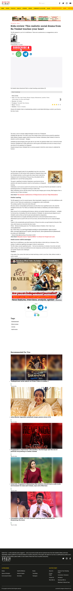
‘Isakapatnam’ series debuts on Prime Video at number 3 (29, 381)
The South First (13, 23)
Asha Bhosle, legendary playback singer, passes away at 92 (31, 417)
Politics (13, 8)
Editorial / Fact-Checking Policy (63, 571)
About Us (51, 571)
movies (13, 327)
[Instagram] (67, 3)
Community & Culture (39, 8)
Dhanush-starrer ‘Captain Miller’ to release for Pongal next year (36, 236)
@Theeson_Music (39, 231)
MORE (64, 8)
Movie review (14, 324)
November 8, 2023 (31, 235)
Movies (18, 23)
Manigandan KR (16, 43)
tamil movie (14, 329)
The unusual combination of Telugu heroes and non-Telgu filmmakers (37, 194)
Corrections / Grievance (63, 575)
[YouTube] (70, 3)
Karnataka (19, 575)
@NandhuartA (56, 231)
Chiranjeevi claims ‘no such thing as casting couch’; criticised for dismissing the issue (33, 519)
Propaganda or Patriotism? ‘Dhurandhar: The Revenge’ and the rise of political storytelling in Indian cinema (34, 450)
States (7, 8)
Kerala (34, 571)
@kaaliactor (18, 227)
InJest (48, 8)
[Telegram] (35, 315)
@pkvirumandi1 (53, 229)
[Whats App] (18, 54)
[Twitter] (63, 3)
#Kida (12, 226)
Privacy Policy (50, 574)
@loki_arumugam (15, 231)
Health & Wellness (21, 571)
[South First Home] (5, 3)
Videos (30, 8)
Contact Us (51, 577)
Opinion (25, 8)
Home (2, 8)
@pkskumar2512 (24, 231)
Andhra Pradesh (20, 573)
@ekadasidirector (48, 231)
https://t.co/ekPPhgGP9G (23, 229)
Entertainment (15, 321)
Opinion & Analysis (6, 573)
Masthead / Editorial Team (64, 582)
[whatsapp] (38, 315)
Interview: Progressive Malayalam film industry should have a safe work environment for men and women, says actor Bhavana (36, 485)
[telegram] (25, 54)
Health (19, 8)
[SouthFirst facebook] (60, 3)
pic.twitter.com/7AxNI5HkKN (18, 233)
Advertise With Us (62, 580)
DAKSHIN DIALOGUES (56, 8)
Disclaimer (60, 577)
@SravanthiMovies (34, 229)
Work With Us (52, 580)
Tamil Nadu (35, 573)
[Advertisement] (36, 122)
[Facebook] (70, 558)
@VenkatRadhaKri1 (44, 229)
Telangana (35, 575)
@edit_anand (31, 231)
